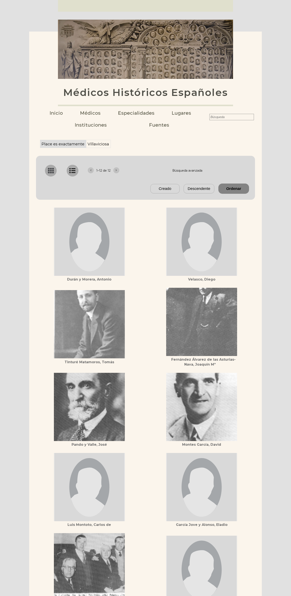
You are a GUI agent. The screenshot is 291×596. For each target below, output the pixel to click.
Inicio (56, 113)
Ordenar (233, 188)
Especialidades (136, 113)
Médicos (90, 113)
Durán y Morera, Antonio (89, 279)
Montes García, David (201, 445)
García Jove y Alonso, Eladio (202, 525)
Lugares (181, 113)
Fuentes (159, 125)
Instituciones (91, 125)
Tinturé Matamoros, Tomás (89, 362)
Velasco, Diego (201, 279)
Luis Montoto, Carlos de (89, 525)
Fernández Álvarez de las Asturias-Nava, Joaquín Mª (203, 361)
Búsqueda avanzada (187, 170)
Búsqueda (206, 117)
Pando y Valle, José (89, 445)
